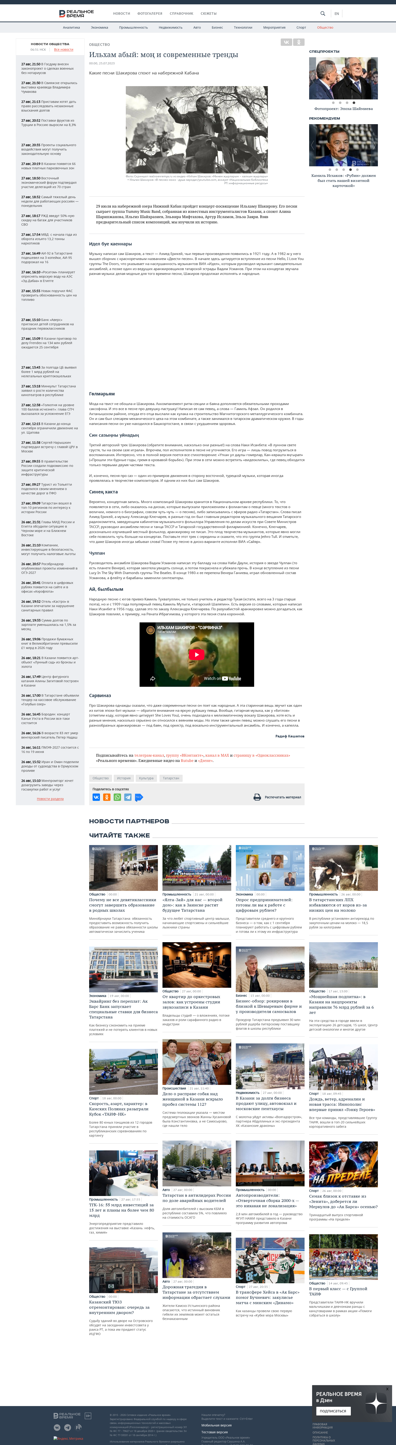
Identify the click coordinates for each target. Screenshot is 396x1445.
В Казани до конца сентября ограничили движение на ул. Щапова (49, 428)
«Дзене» (205, 760)
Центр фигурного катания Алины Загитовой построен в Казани (50, 680)
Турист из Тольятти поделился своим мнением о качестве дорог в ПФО (46, 488)
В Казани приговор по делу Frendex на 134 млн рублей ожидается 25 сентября (49, 342)
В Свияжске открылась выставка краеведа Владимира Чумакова (49, 87)
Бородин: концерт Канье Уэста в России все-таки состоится (45, 718)
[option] (343, 78)
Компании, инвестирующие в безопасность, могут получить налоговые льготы (48, 549)
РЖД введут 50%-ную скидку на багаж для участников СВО (47, 220)
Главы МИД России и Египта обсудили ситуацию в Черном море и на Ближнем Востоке (48, 528)
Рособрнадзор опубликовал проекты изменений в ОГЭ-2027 (49, 568)
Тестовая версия (214, 1432)
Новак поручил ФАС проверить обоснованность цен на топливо (49, 295)
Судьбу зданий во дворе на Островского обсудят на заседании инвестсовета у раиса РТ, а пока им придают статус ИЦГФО (121, 1317)
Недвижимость (170, 27)
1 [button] (333, 103)
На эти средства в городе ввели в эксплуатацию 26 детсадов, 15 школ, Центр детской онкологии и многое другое (343, 1013)
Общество (325, 27)
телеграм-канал (149, 755)
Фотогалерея (150, 13)
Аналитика (71, 27)
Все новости (63, 49)
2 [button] (340, 103)
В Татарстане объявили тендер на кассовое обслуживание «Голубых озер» (50, 699)
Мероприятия (274, 27)
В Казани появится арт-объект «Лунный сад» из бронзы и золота (50, 662)
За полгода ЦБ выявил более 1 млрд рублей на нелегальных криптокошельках (49, 371)
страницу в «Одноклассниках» (262, 755)
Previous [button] (312, 78)
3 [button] (347, 103)
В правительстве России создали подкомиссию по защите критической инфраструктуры (47, 467)
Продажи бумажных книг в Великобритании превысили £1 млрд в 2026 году (49, 643)
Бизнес (217, 27)
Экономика (99, 27)
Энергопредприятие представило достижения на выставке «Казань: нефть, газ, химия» (122, 1218)
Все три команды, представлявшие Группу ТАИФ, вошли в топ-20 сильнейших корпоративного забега (343, 1112)
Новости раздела (50, 799)
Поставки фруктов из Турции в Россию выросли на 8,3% (48, 122)
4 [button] (354, 103)
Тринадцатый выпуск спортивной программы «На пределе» (343, 1207)
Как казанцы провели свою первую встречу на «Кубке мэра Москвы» (268, 1303)
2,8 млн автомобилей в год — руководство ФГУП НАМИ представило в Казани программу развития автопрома (269, 1209)
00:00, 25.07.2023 (102, 63)
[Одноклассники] (299, 42)
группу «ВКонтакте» (185, 755)
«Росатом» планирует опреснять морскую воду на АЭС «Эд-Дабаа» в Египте (48, 276)
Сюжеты (209, 13)
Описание (320, 1432)
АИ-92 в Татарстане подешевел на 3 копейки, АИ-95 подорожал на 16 (46, 257)
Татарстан (171, 778)
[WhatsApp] (117, 797)
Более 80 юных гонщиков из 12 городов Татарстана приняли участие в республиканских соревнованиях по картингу (120, 1119)
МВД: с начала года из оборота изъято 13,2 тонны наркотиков (49, 238)
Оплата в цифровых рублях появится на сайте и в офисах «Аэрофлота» (47, 587)
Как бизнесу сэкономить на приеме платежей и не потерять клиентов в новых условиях (123, 1017)
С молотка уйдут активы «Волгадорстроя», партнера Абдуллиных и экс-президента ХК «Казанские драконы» (269, 1111)
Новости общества (50, 44)
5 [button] (357, 169)
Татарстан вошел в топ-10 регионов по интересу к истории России (46, 507)
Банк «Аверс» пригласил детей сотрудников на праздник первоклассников (47, 324)
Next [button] (374, 78)
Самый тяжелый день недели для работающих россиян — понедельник (50, 201)
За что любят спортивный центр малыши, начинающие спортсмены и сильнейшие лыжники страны (196, 913)
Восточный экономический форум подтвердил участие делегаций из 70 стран (49, 182)
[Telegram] (128, 797)
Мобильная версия (216, 1425)
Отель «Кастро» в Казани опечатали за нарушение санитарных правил (47, 605)
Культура (146, 778)
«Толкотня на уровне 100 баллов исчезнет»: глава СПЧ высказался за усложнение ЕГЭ (47, 409)
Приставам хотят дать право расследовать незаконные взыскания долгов (48, 105)
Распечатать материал (283, 797)
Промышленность (133, 27)
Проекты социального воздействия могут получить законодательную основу (48, 149)
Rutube (187, 760)
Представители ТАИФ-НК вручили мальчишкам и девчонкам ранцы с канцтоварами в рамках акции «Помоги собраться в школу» (340, 1301)
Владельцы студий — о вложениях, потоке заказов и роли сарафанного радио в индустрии (196, 1010)
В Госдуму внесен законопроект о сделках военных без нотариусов (47, 68)
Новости (121, 13)
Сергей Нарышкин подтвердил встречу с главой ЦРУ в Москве (49, 446)
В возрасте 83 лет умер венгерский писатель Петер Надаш (49, 735)
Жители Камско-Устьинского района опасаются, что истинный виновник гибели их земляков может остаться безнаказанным (196, 1302)
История (124, 778)
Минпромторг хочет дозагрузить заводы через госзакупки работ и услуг (47, 784)
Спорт (301, 27)
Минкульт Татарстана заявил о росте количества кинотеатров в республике (48, 390)
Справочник (181, 13)
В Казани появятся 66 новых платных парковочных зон (48, 165)
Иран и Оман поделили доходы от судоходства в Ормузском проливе (50, 766)
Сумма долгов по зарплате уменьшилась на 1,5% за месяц (48, 624)
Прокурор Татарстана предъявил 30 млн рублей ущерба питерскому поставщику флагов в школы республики (269, 1014)
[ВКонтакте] (286, 42)
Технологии (243, 27)
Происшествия (174, 1088)
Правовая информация (323, 1426)
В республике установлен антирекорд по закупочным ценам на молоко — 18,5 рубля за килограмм (341, 913)
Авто (197, 27)
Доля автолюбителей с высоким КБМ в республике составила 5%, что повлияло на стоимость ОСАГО (196, 1206)
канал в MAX (217, 755)
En (337, 13)
